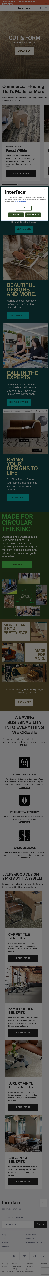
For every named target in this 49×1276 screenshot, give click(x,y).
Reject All (16, 214)
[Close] (44, 189)
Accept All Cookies (33, 214)
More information (20, 202)
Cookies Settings (24, 208)
